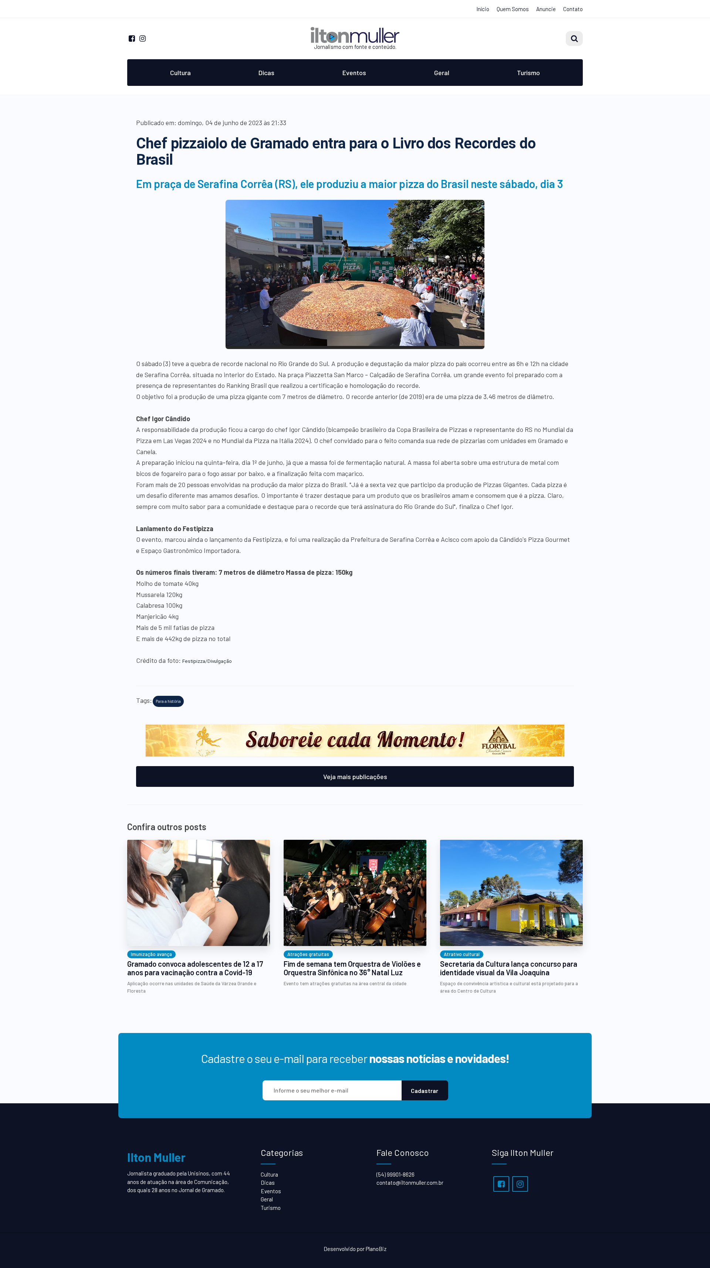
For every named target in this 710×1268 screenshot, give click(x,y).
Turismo (528, 72)
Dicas (266, 72)
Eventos (354, 72)
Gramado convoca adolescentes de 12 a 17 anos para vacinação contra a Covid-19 (195, 968)
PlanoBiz (376, 1248)
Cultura (180, 72)
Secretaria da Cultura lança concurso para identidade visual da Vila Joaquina (508, 968)
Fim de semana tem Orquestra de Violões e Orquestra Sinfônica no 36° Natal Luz (352, 968)
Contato (573, 9)
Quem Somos (513, 9)
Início (482, 9)
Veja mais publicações (355, 776)
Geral (441, 72)
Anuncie (546, 9)
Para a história (168, 701)
